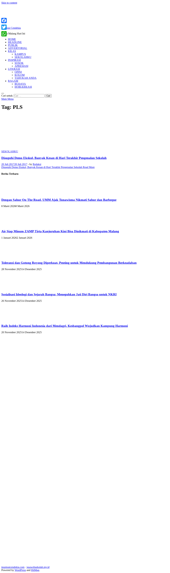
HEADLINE (15, 42)
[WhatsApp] (4, 33)
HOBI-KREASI (23, 86)
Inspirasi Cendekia (11, 27)
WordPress (20, 570)
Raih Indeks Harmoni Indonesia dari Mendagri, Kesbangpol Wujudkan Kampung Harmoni (64, 326)
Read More (48, 167)
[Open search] (2, 93)
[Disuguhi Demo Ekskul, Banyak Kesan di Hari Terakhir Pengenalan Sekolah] (85, 132)
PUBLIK (13, 45)
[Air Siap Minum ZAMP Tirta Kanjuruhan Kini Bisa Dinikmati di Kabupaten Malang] (12, 224)
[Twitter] (4, 27)
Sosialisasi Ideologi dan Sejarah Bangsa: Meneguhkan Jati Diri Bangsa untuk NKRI (59, 294)
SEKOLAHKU (23, 57)
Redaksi (37, 164)
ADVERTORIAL (17, 48)
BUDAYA (20, 83)
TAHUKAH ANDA (26, 78)
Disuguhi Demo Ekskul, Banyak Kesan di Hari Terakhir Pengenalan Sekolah (54, 158)
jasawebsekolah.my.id (38, 567)
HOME (12, 39)
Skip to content (9, 2)
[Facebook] (4, 20)
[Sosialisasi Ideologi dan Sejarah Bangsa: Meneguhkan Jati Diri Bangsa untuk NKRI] (12, 287)
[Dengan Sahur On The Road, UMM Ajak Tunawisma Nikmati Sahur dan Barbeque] (12, 193)
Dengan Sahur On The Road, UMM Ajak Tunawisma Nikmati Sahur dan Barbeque (58, 200)
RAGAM (13, 80)
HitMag (35, 570)
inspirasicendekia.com (12, 567)
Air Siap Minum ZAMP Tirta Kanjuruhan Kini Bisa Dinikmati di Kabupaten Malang (60, 231)
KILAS (12, 51)
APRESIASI (21, 66)
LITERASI (14, 69)
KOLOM (20, 75)
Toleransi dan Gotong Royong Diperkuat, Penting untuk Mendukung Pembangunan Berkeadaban (69, 262)
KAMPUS (20, 54)
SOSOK (19, 63)
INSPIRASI (14, 60)
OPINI (18, 72)
